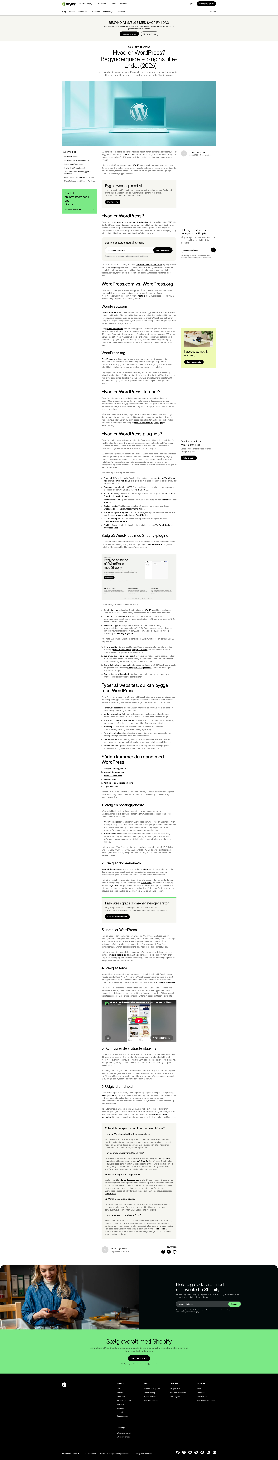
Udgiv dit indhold (111, 786)
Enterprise (123, 4)
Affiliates (120, 1408)
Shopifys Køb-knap (121, 481)
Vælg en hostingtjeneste (115, 768)
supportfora (110, 1193)
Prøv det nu (112, 202)
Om (118, 1389)
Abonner (234, 1304)
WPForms (108, 502)
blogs (113, 267)
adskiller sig (111, 293)
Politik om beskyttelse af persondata (114, 1454)
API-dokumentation (178, 1393)
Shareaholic (109, 509)
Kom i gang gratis (206, 4)
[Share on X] (169, 1252)
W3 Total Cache (162, 525)
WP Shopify (142, 1161)
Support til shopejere (152, 1389)
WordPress (138, 165)
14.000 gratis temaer (165, 982)
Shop (199, 1389)
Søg (211, 11)
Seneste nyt (108, 11)
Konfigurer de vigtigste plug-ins (118, 783)
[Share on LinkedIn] (174, 1252)
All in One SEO (141, 490)
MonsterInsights (123, 515)
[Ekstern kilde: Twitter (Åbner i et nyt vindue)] (184, 1452)
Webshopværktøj (124, 1433)
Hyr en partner (150, 1396)
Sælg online (95, 11)
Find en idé (82, 11)
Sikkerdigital (161, 1229)
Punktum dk (146, 883)
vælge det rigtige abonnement (124, 955)
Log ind (190, 4)
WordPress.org (108, 359)
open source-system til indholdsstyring (135, 222)
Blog (64, 11)
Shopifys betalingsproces (139, 668)
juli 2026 (129, 154)
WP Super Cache (112, 528)
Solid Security (122, 496)
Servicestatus (122, 1416)
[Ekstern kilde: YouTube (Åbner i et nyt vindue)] (190, 1452)
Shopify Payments (125, 633)
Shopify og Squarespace (127, 1180)
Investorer (121, 1396)
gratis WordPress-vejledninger (148, 423)
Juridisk (120, 1412)
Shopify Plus (202, 1396)
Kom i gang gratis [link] (163, 250)
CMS (170, 222)
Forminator (167, 500)
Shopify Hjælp (149, 1393)
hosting (141, 296)
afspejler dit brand (151, 869)
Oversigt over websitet (143, 1454)
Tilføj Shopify (188, 458)
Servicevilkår (90, 1454)
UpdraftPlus (109, 521)
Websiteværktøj (123, 1437)
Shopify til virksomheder (206, 1400)
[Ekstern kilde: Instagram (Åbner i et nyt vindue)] (196, 1452)
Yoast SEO (125, 490)
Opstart (72, 11)
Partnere (120, 1404)
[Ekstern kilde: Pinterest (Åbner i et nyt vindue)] (214, 1452)
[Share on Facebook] (163, 1252)
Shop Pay (200, 1393)
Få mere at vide (149, 34)
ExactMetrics (142, 515)
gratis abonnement (114, 328)
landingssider (108, 1095)
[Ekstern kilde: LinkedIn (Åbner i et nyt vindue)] (208, 1452)
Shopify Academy (151, 1400)
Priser (113, 4)
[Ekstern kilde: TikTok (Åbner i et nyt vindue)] (202, 1452)
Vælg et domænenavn (114, 772)
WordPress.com (109, 312)
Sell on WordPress (156, 544)
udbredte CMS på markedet (149, 264)
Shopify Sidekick (139, 650)
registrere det (115, 885)
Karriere (120, 1393)
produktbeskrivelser (121, 650)
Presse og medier (124, 1400)
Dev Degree (175, 1396)
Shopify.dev (175, 1389)
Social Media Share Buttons (133, 509)
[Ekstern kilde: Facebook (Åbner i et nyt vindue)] (178, 1452)
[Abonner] (213, 250)
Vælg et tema (110, 779)
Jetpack (123, 521)
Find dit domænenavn (117, 917)
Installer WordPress (113, 776)
